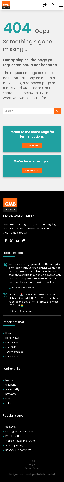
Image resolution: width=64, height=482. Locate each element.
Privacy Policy (32, 468)
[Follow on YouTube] (17, 241)
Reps (8, 398)
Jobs (8, 403)
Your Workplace (14, 351)
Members (10, 380)
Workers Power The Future (20, 440)
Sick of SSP (11, 427)
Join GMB (10, 347)
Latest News (12, 338)
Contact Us (32, 170)
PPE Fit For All (12, 436)
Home (8, 333)
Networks (10, 394)
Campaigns (12, 342)
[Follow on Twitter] (11, 241)
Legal (32, 464)
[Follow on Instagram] (24, 241)
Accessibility (12, 389)
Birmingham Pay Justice (19, 431)
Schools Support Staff (18, 450)
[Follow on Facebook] (5, 241)
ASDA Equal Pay (14, 445)
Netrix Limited (47, 474)
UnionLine (10, 384)
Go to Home (32, 145)
